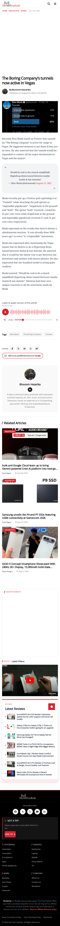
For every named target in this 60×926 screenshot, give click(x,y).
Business (5, 878)
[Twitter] (23, 811)
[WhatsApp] (30, 348)
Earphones (36, 849)
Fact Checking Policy (32, 917)
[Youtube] (37, 811)
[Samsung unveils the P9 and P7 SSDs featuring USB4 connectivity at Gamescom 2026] (30, 493)
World (24, 11)
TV (33, 865)
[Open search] (49, 4)
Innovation (14, 11)
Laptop (35, 853)
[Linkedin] (44, 811)
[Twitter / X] (18, 348)
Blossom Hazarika (30, 384)
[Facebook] (12, 348)
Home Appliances (9, 865)
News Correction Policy (11, 917)
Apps (4, 861)
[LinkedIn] (24, 348)
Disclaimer (36, 886)
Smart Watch (37, 861)
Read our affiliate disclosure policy (43, 909)
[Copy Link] (36, 348)
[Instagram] (30, 811)
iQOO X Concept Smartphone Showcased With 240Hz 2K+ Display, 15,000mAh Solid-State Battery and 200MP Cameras (28, 565)
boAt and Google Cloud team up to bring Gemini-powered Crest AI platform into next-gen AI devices (29, 467)
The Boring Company (32, 334)
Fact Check (6, 882)
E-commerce (7, 857)
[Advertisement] (30, 44)
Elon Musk (14, 334)
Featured (6, 890)
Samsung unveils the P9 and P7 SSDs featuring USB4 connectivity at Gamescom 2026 (29, 516)
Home (4, 11)
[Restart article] (4, 320)
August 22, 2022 (43, 183)
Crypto (5, 886)
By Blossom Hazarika (20, 89)
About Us (35, 878)
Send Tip (9, 834)
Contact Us (36, 882)
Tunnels (49, 334)
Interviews (6, 849)
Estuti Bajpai (6, 473)
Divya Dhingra (7, 571)
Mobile (34, 857)
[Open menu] (55, 4)
